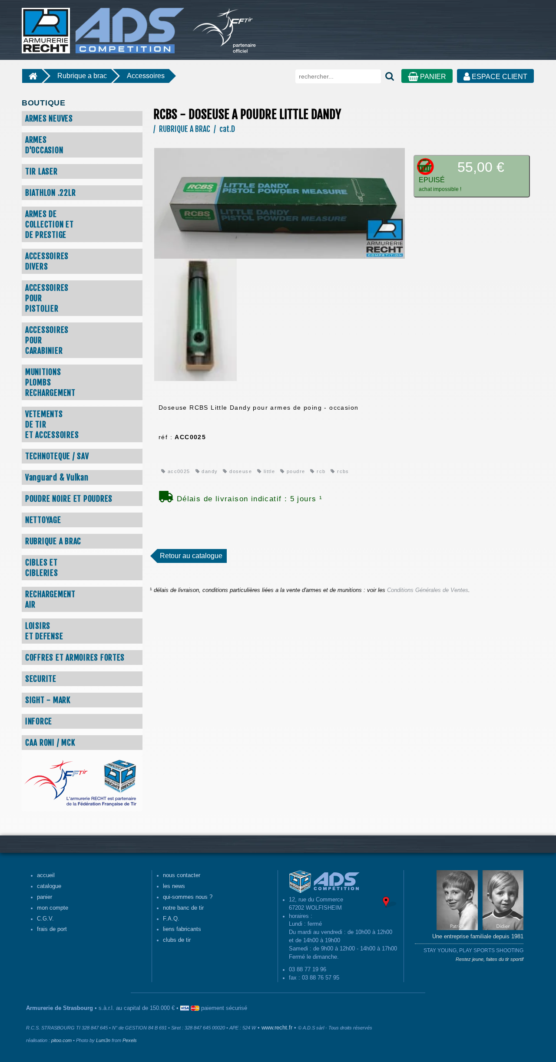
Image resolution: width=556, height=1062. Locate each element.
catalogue (49, 886)
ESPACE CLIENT (498, 76)
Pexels (129, 1040)
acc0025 (177, 471)
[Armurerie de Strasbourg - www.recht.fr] (101, 26)
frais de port (52, 929)
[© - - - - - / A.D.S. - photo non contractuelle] (279, 202)
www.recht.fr (276, 1028)
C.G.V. (45, 919)
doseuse (240, 471)
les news (174, 886)
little (268, 471)
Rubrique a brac (82, 75)
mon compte (52, 908)
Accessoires (146, 75)
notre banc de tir (183, 908)
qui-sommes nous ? (187, 897)
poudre (295, 471)
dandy (209, 471)
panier (44, 897)
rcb (320, 471)
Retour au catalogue (191, 555)
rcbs (342, 471)
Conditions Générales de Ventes (427, 590)
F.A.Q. (171, 919)
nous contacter (181, 875)
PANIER (432, 76)
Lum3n (103, 1040)
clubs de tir (177, 940)
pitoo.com (61, 1040)
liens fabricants (182, 929)
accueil (46, 875)
